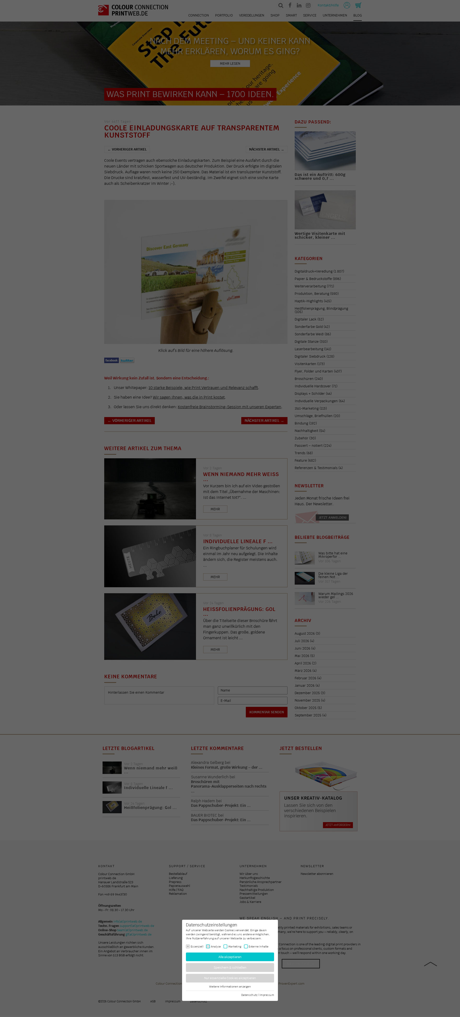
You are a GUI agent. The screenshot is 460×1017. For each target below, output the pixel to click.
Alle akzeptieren (230, 957)
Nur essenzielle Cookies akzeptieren (230, 978)
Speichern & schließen (230, 967)
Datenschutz (249, 994)
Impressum (266, 994)
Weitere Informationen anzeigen (230, 986)
